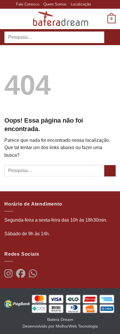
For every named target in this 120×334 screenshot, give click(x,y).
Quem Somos (55, 4)
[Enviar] (110, 37)
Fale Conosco (27, 4)
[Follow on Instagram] (101, 4)
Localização (81, 4)
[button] (7, 19)
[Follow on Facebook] (95, 4)
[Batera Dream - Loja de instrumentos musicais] (60, 19)
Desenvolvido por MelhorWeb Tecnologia (60, 326)
